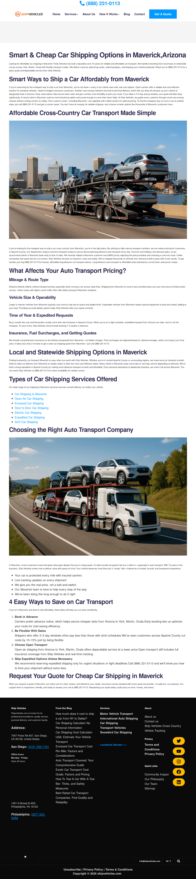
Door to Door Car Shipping (31, 408)
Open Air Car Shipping (29, 398)
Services (70, 14)
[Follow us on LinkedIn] (179, 782)
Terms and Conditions (152, 746)
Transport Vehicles (113, 728)
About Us (89, 14)
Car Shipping (109, 723)
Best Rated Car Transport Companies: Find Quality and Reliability (74, 797)
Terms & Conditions (119, 869)
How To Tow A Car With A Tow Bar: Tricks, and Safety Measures (75, 783)
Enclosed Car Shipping (29, 403)
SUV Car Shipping (26, 422)
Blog (127, 14)
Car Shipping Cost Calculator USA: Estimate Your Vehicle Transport (74, 737)
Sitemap (150, 788)
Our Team (151, 784)
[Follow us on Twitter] (179, 741)
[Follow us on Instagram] (179, 761)
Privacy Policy (154, 754)
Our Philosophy (154, 779)
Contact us (151, 721)
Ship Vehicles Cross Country (163, 726)
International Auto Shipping (119, 718)
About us (150, 716)
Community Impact (157, 774)
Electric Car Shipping (28, 412)
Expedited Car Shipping (30, 417)
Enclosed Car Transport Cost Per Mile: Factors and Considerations (74, 751)
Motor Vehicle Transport (116, 713)
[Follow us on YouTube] (179, 751)
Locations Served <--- (113, 745)
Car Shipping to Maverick (31, 394)
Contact (139, 14)
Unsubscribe (72, 869)
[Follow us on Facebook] (179, 772)
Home (56, 14)
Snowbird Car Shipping (116, 732)
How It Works (108, 14)
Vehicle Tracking (155, 730)
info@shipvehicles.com (149, 861)
